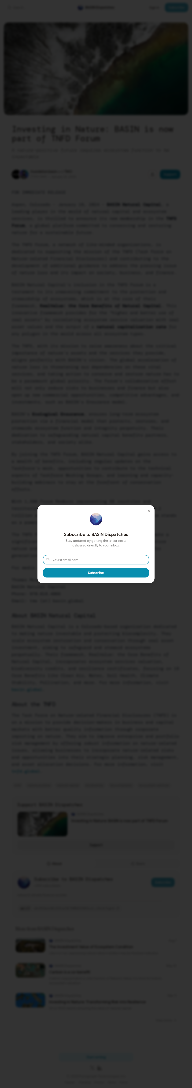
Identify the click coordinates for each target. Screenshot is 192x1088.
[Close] (149, 511)
